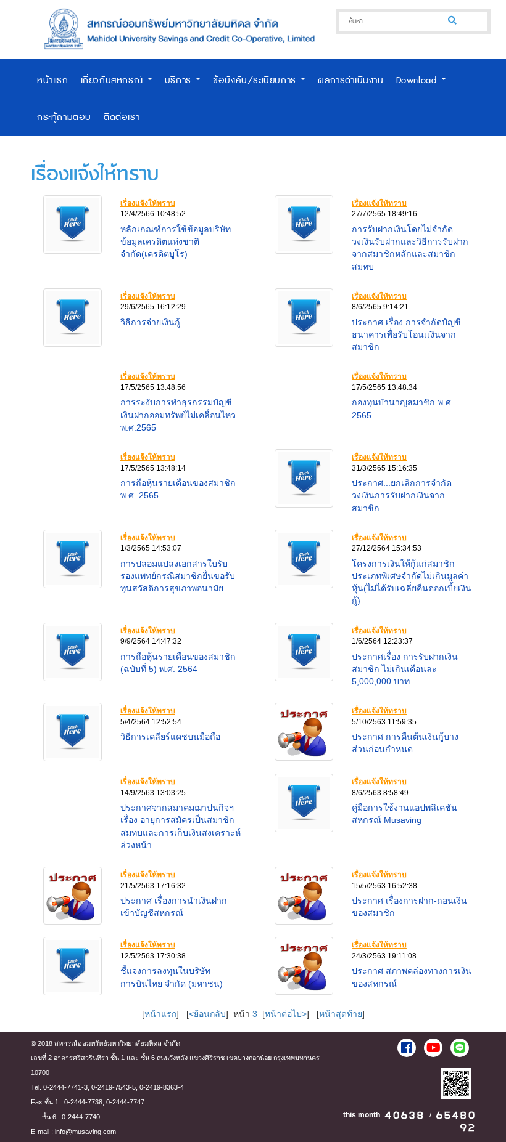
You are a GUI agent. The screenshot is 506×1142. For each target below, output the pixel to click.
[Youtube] (433, 1048)
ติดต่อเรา (121, 117)
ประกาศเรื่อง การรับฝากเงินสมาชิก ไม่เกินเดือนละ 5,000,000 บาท (405, 669)
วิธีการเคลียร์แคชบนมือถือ (170, 737)
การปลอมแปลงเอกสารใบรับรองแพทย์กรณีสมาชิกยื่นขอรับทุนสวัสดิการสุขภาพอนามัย (177, 576)
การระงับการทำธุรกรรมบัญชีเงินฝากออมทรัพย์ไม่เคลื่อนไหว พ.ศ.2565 (178, 414)
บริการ (180, 80)
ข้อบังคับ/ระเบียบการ (256, 80)
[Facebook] (406, 1048)
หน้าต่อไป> (286, 1014)
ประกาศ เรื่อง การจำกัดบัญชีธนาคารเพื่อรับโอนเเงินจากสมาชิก (406, 334)
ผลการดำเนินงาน (350, 80)
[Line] (459, 1048)
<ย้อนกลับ (207, 1014)
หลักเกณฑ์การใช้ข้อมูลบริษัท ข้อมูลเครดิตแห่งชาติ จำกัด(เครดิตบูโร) (175, 241)
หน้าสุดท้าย (340, 1014)
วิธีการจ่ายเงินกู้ (150, 322)
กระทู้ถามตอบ (64, 117)
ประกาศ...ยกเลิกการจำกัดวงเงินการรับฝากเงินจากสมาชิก (402, 495)
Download (418, 80)
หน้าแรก (52, 80)
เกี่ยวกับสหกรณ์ (113, 80)
